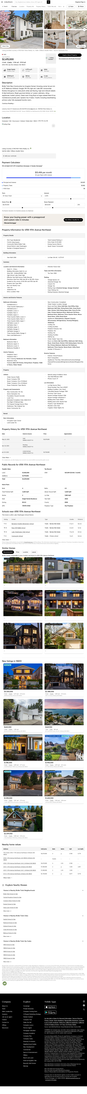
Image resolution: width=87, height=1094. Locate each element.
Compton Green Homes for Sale (11, 900)
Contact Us (5, 1022)
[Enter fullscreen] (53, 126)
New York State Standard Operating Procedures (57, 1070)
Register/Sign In (80, 2)
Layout (34, 552)
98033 (23, 65)
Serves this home (55, 524)
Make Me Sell (27, 1022)
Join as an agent (7, 1017)
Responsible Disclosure (71, 1020)
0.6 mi (79, 524)
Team (3, 1009)
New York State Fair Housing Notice (54, 1068)
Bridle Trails (29, 121)
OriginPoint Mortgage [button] (22, 166)
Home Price (5, 202)
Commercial (26, 1049)
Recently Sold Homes (29, 1063)
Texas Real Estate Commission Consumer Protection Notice (60, 1065)
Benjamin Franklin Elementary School (23, 524)
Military (25, 1055)
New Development (28, 1047)
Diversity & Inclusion (29, 1041)
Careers (4, 1019)
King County (16, 121)
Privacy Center (49, 1020)
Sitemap (25, 1066)
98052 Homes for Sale (9, 958)
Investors (4, 1014)
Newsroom (5, 1028)
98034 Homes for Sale (9, 955)
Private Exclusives (28, 1009)
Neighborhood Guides (29, 1044)
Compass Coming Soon (30, 1011)
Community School (17, 536)
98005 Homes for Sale (9, 951)
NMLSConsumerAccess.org (73, 1078)
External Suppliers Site (30, 1060)
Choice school (54, 536)
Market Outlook (28, 1017)
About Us (5, 1006)
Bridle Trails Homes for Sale (10, 894)
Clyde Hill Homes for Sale (10, 929)
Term (3, 193)
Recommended (8, 552)
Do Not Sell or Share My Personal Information (58, 1018)
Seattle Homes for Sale (9, 919)
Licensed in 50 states (50, 1080)
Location (21, 6)
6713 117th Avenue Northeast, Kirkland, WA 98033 (17, 873)
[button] (2, 2)
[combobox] (31, 2)
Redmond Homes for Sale (10, 922)
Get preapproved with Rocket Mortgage (70, 58)
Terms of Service (77, 1018)
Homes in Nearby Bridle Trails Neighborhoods (19, 890)
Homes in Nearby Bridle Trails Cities (15, 916)
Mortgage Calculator (29, 1030)
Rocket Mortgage (37, 166)
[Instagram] (84, 1001)
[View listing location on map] (51, 58)
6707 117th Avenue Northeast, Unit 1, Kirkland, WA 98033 (19, 870)
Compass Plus (27, 1036)
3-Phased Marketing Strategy (32, 1014)
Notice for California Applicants (68, 1022)
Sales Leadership (7, 1011)
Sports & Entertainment (30, 1052)
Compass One (27, 1019)
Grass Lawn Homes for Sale (10, 907)
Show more (6, 911)
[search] (48, 2)
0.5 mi (79, 532)
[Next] (84, 29)
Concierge (26, 1006)
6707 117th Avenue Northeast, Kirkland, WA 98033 (17, 866)
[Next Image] (40, 570)
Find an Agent (27, 1028)
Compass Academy (29, 1033)
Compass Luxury (28, 1025)
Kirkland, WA (17, 65)
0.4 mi (79, 536)
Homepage (5, 121)
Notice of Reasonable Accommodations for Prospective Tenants (61, 1072)
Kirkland (23, 121)
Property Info (30, 6)
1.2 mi (79, 528)
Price (17, 552)
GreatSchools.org (28, 542)
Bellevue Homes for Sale (9, 933)
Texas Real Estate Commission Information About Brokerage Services (63, 1064)
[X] (84, 1009)
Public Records (52, 6)
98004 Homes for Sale (9, 948)
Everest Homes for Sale (9, 904)
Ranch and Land (28, 1058)
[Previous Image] (5, 570)
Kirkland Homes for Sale (9, 926)
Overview (14, 6)
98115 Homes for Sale (8, 944)
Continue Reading (7, 103)
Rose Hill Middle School (18, 528)
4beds (4, 62)
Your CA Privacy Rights (69, 1024)
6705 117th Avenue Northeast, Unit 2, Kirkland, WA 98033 (19, 863)
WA (10, 121)
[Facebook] (84, 1005)
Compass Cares (28, 1039)
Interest (46, 193)
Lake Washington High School (21, 532)
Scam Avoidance (59, 1020)
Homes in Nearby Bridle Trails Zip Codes (17, 941)
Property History (40, 6)
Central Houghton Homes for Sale (12, 897)
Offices (4, 1025)
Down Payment (49, 202)
